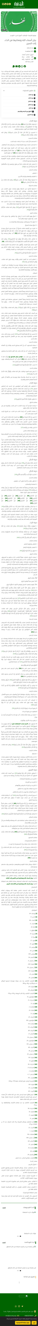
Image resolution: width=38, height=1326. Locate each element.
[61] (36, 1127)
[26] (21, 417)
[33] (6, 496)
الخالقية (27, 59)
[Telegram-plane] (22, 1306)
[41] (36, 1051)
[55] (22, 676)
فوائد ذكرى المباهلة (30, 1233)
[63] (36, 1134)
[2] (36, 917)
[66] (35, 1144)
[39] (6, 501)
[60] (35, 1122)
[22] (36, 987)
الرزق (31, 55)
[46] (36, 1067)
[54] (20, 668)
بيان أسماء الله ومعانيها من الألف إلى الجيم (20, 884)
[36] (6, 498)
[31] (28, 496)
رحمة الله (28, 62)
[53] (36, 1091)
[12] (16, 233)
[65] (15, 803)
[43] (36, 1057)
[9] (22, 182)
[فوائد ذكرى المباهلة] (19, 1221)
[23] (36, 990)
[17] (36, 967)
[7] (36, 934)
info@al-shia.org (11, 1316)
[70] (29, 858)
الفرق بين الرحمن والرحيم (25, 111)
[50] (32, 632)
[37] (31, 501)
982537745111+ (28, 1316)
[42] (36, 1054)
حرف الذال (30, 105)
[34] (31, 498)
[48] (36, 1074)
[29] (36, 1010)
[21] (23, 359)
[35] (19, 498)
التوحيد (12, 35)
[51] (36, 1084)
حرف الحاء (31, 95)
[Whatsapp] (15, 1306)
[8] (36, 937)
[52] (36, 1088)
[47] (36, 1071)
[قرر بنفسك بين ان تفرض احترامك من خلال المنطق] (19, 1256)
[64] (36, 1138)
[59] (36, 1118)
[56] (36, 1108)
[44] (36, 1061)
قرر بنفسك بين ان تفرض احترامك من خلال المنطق (22, 1268)
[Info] (10, 4)
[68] (36, 1151)
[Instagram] (19, 1306)
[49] (36, 1078)
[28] (36, 1007)
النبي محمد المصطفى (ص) (20, 724)
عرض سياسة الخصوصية (22, 1323)
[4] (36, 924)
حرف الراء (31, 108)
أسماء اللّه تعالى (27, 56)
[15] (36, 961)
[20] (36, 977)
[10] (36, 944)
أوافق (34, 1322)
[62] (36, 1131)
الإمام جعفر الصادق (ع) (16, 357)
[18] (36, 971)
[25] (36, 997)
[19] (36, 974)
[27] (36, 1003)
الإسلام (25, 35)
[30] (36, 1014)
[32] (17, 496)
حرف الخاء (30, 98)
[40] (31, 503)
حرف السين (30, 115)
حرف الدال (31, 101)
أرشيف (4, 1208)
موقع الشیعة (32, 35)
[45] (36, 1064)
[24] (36, 993)
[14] (3, 241)
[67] (16, 832)
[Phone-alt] (5, 4)
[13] (36, 954)
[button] (25, 66)
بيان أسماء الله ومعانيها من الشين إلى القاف (19, 878)
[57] (36, 1112)
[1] (22, 124)
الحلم (27, 55)
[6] (14, 153)
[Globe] (3, 4)
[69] (35, 1154)
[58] (36, 1115)
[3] (36, 920)
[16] (36, 964)
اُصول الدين (18, 35)
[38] (19, 501)
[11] (36, 947)
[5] (18, 150)
